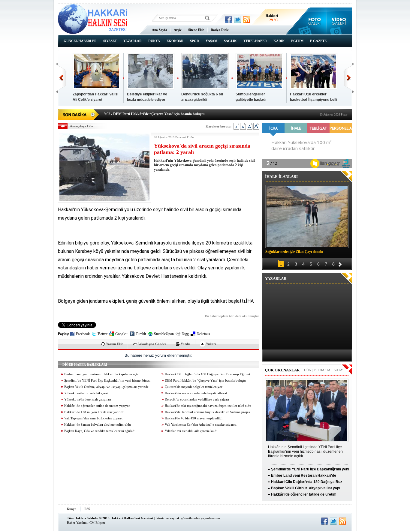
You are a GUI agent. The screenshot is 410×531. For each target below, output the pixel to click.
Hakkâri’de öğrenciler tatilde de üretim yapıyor (97, 405)
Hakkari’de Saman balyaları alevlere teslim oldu (97, 424)
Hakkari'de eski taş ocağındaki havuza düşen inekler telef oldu (208, 405)
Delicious (203, 334)
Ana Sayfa (159, 30)
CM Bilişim (97, 522)
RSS (87, 509)
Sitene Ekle (196, 30)
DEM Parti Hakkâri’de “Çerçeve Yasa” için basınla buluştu (205, 380)
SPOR (194, 41)
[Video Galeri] (339, 21)
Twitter (102, 334)
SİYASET (110, 41)
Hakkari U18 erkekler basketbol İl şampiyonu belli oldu (313, 99)
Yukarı (211, 344)
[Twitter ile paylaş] (237, 19)
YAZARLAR (132, 41)
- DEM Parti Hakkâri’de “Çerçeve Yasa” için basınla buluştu (153, 114)
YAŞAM (211, 41)
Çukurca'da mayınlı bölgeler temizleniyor (193, 386)
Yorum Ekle (114, 344)
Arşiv (178, 30)
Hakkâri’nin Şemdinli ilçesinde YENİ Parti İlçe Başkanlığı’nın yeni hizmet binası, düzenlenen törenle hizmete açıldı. (305, 451)
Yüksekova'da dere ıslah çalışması (87, 399)
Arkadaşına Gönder (151, 344)
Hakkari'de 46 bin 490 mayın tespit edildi (193, 418)
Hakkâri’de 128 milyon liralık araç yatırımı (94, 412)
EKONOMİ (175, 41)
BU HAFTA (322, 370)
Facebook (83, 334)
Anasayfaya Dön (81, 126)
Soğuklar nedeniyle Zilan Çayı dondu (294, 252)
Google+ (121, 334)
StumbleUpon (164, 334)
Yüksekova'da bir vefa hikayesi (86, 393)
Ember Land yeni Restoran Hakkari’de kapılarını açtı (101, 374)
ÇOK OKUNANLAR (282, 370)
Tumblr (141, 334)
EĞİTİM (297, 41)
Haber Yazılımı (77, 522)
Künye (71, 509)
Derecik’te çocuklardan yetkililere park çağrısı (197, 399)
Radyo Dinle (220, 30)
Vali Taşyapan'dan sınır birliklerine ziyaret (93, 418)
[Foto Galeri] (313, 21)
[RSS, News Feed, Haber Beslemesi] (246, 19)
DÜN (307, 370)
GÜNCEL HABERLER (80, 41)
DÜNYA (154, 41)
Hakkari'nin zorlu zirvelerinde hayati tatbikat (196, 393)
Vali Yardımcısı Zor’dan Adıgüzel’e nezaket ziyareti (201, 424)
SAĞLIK (230, 41)
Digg (185, 334)
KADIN (279, 41)
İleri (349, 78)
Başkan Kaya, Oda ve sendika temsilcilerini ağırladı (99, 431)
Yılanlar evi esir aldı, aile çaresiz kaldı (191, 431)
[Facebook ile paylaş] (228, 19)
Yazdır (185, 344)
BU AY (338, 370)
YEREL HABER (255, 41)
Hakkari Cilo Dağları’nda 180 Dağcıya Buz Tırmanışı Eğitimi (207, 374)
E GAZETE (318, 41)
